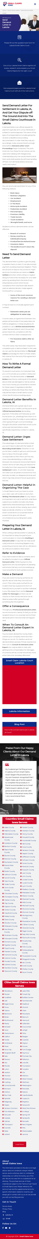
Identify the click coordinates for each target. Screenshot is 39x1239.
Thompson (8, 1124)
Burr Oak (7, 1095)
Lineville (25, 1063)
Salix (6, 1056)
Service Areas (7, 1206)
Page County (27, 931)
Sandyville (26, 1118)
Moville (7, 1066)
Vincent (25, 1007)
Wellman (25, 1082)
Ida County (26, 844)
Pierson (7, 1059)
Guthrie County (10, 965)
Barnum (25, 1017)
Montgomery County (27, 916)
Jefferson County (28, 857)
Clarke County (9, 900)
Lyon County (27, 886)
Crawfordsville (27, 1095)
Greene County (10, 958)
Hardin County (27, 827)
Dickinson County (11, 935)
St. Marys (25, 1111)
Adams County (9, 831)
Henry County (27, 834)
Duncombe (26, 1027)
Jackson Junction (11, 1108)
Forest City (26, 994)
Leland (7, 1134)
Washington (26, 1085)
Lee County (26, 873)
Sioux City (7, 1050)
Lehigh (24, 1030)
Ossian (6, 1105)
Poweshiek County (29, 956)
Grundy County (10, 961)
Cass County (9, 881)
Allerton (25, 1076)
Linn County (26, 876)
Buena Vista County (8, 866)
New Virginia (27, 1124)
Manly (6, 1023)
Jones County (27, 863)
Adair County (9, 827)
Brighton (25, 1102)
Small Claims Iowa (26, 1236)
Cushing (7, 1082)
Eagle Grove (9, 1004)
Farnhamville (27, 1001)
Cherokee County (11, 893)
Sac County (26, 962)
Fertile (6, 1040)
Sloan (6, 1046)
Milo (23, 1128)
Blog (4, 1212)
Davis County (9, 919)
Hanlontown (9, 1033)
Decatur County (10, 923)
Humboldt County (29, 840)
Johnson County (28, 860)
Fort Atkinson (9, 1111)
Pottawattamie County (28, 951)
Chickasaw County (11, 897)
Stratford (25, 1004)
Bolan (6, 1017)
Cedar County (9, 884)
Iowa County (27, 847)
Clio (23, 1072)
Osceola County (28, 928)
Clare (24, 1010)
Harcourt (25, 1020)
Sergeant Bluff (9, 1053)
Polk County (26, 947)
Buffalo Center (27, 997)
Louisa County (27, 880)
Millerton (25, 1059)
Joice (6, 1030)
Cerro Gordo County (9, 889)
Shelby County (27, 969)
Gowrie (25, 1046)
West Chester (27, 1079)
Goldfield (7, 997)
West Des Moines (28, 1108)
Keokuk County (28, 866)
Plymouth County (29, 938)
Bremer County (10, 859)
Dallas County (9, 916)
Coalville (25, 1040)
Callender (26, 1023)
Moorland (26, 1014)
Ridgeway (8, 1102)
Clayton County (10, 906)
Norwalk (25, 1121)
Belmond (8, 1014)
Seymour (25, 1053)
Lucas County (27, 883)
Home (4, 10)
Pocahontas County (26, 942)
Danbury (7, 1079)
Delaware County (11, 926)
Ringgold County (28, 959)
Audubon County (10, 843)
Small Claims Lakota (14, 10)
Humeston (26, 1066)
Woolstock (8, 991)
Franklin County (10, 951)
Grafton (7, 1036)
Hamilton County (10, 968)
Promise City (27, 1056)
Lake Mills (26, 991)
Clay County (8, 903)
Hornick (7, 1076)
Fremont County (10, 955)
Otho (24, 1033)
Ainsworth (26, 1105)
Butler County (9, 871)
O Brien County (28, 925)
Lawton (7, 1072)
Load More (19, 1144)
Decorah (7, 1115)
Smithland (8, 1043)
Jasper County (27, 853)
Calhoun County (10, 874)
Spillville (7, 1098)
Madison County (28, 889)
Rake (6, 1131)
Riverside (25, 1089)
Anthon (7, 1092)
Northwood (8, 1020)
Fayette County (10, 945)
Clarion (7, 1010)
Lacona (25, 1134)
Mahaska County (28, 893)
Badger (25, 1036)
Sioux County (27, 972)
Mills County (26, 902)
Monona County (28, 909)
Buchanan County (11, 862)
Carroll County (9, 878)
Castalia (7, 1118)
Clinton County (10, 910)
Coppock (25, 1098)
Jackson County (28, 850)
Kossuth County (28, 870)
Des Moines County (8, 930)
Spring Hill (26, 1115)
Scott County (27, 966)
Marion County (27, 896)
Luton (6, 1069)
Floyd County (9, 948)
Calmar (7, 1121)
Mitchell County (28, 906)
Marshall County (28, 899)
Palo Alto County (28, 934)
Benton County (10, 846)
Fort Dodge (26, 1050)
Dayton (25, 1043)
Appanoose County (8, 838)
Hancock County (10, 971)
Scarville (7, 1128)
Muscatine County (29, 921)
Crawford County (10, 913)
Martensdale (27, 1131)
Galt (5, 1001)
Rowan (7, 994)
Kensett (7, 1027)
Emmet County (10, 942)
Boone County (9, 856)
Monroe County (28, 912)
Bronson (7, 1089)
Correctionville (9, 1085)
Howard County (28, 837)
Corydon (25, 1069)
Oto (5, 1063)
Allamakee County (11, 834)
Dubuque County (11, 938)
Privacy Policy (7, 1209)
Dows (6, 1007)
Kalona (25, 1092)
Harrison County (28, 831)
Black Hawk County (8, 851)
